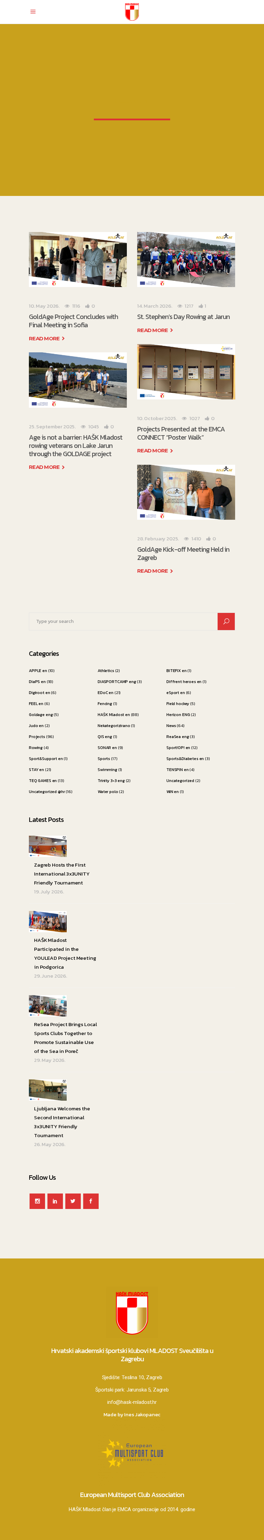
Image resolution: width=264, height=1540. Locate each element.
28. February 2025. (158, 538)
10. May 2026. (44, 306)
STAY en (36, 770)
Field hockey (177, 704)
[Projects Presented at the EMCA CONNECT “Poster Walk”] (186, 371)
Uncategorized (180, 781)
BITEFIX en (176, 671)
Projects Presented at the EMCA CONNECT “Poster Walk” (181, 433)
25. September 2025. (52, 426)
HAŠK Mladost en (114, 715)
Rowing (36, 748)
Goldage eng (41, 715)
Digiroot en (39, 693)
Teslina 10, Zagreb (142, 1377)
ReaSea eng (177, 737)
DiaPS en (37, 682)
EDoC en (105, 693)
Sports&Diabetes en (185, 759)
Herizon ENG (178, 715)
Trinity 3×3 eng (111, 781)
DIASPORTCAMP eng (117, 682)
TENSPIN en (177, 770)
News (171, 726)
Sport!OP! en (178, 748)
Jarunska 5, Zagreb (147, 1390)
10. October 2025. (157, 418)
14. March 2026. (154, 306)
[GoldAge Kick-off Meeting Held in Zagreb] (186, 492)
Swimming (107, 770)
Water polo (108, 792)
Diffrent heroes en (183, 682)
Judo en (36, 726)
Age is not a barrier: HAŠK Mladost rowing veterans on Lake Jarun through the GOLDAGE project (75, 445)
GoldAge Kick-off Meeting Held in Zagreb (183, 553)
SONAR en (107, 748)
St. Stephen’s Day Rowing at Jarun (183, 316)
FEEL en (36, 704)
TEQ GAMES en (43, 781)
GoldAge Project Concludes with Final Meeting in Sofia (73, 320)
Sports (104, 759)
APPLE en (38, 671)
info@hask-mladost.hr (132, 1402)
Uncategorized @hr (47, 792)
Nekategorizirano (114, 726)
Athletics (106, 671)
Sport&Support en (46, 759)
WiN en (172, 792)
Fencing (105, 704)
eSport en (175, 693)
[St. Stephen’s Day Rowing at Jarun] (186, 259)
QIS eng (105, 737)
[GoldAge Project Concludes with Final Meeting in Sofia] (78, 259)
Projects (37, 737)
